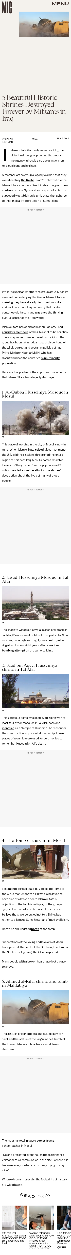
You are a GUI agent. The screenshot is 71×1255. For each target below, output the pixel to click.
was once (41, 312)
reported (52, 952)
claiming (7, 302)
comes (41, 1140)
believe (6, 914)
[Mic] (7, 7)
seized (39, 449)
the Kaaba (27, 180)
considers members (15, 332)
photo (35, 928)
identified (8, 728)
